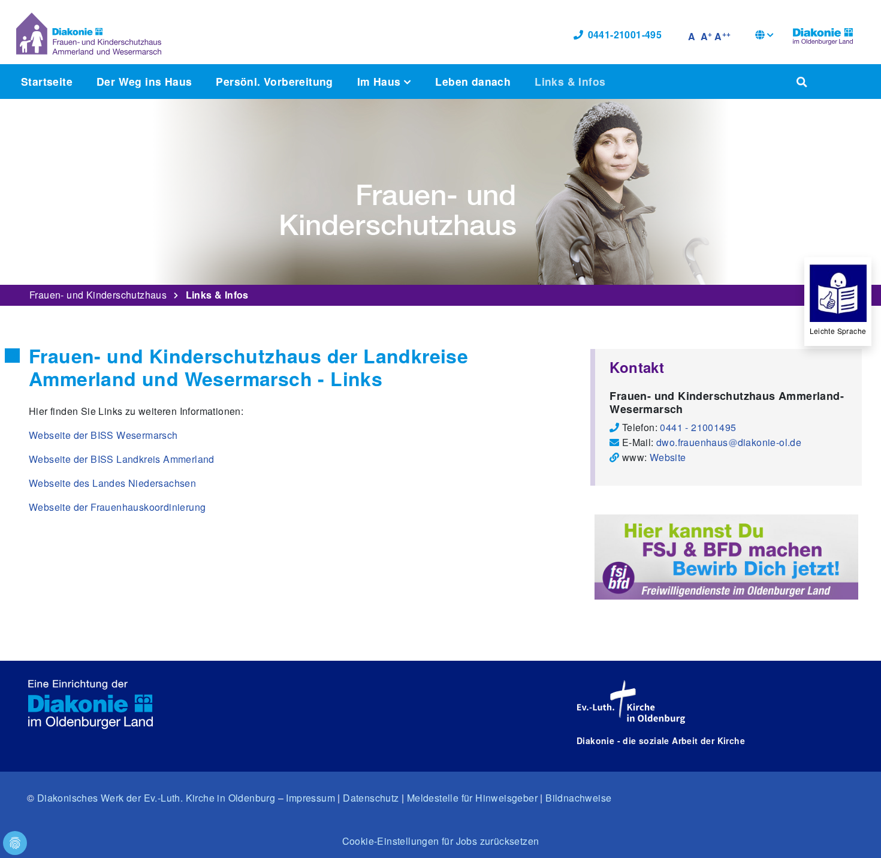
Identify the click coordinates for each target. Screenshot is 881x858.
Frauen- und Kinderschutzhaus (98, 295)
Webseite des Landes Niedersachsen (112, 483)
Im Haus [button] (380, 81)
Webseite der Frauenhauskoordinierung (117, 507)
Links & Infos (570, 81)
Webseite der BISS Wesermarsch (103, 435)
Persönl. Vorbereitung (274, 81)
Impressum (310, 798)
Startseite (47, 81)
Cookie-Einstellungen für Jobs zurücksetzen (440, 841)
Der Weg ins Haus (144, 81)
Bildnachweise (578, 798)
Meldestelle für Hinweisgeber (472, 798)
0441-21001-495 (625, 34)
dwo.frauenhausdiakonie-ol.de (728, 442)
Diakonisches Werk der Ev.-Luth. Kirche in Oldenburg (156, 798)
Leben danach (473, 81)
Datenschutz (371, 798)
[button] (764, 36)
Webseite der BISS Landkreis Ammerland (122, 459)
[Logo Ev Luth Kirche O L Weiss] (631, 702)
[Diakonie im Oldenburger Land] (823, 35)
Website (668, 457)
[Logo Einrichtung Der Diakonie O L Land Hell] (90, 705)
